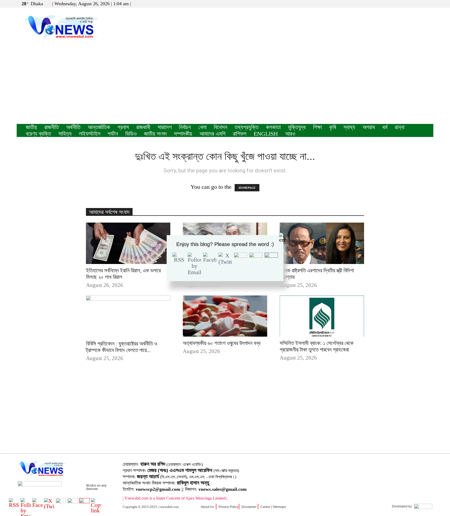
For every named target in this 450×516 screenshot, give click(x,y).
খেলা (202, 127)
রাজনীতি (51, 127)
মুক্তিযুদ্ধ (297, 127)
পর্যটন (113, 133)
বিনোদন (220, 127)
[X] (421, 3)
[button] (404, 3)
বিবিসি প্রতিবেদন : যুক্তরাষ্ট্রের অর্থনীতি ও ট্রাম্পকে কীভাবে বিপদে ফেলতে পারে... (121, 347)
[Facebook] (412, 3)
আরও (290, 133)
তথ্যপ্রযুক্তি (247, 127)
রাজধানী (143, 127)
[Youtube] (429, 3)
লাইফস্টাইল (89, 133)
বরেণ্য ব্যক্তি (38, 133)
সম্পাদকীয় (183, 133)
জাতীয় (31, 127)
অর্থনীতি (73, 127)
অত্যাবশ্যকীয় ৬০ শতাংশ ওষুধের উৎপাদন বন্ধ (221, 343)
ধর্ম (385, 127)
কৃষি (332, 127)
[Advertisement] (225, 84)
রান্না (399, 127)
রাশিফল (239, 133)
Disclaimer (249, 507)
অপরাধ (368, 127)
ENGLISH (266, 133)
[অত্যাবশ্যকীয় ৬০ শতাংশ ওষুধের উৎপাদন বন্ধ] (225, 316)
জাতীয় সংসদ (155, 133)
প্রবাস (123, 127)
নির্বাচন (185, 127)
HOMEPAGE (247, 187)
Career (265, 507)
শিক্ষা (317, 127)
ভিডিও (131, 133)
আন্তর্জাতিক (99, 127)
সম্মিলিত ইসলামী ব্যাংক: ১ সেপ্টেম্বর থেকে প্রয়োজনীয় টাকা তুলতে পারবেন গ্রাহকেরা (316, 346)
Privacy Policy (228, 507)
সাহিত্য (65, 133)
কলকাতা (273, 127)
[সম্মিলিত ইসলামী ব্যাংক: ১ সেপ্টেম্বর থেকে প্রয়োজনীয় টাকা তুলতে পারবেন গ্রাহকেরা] (322, 316)
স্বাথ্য (349, 127)
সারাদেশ (165, 127)
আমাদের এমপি (212, 133)
